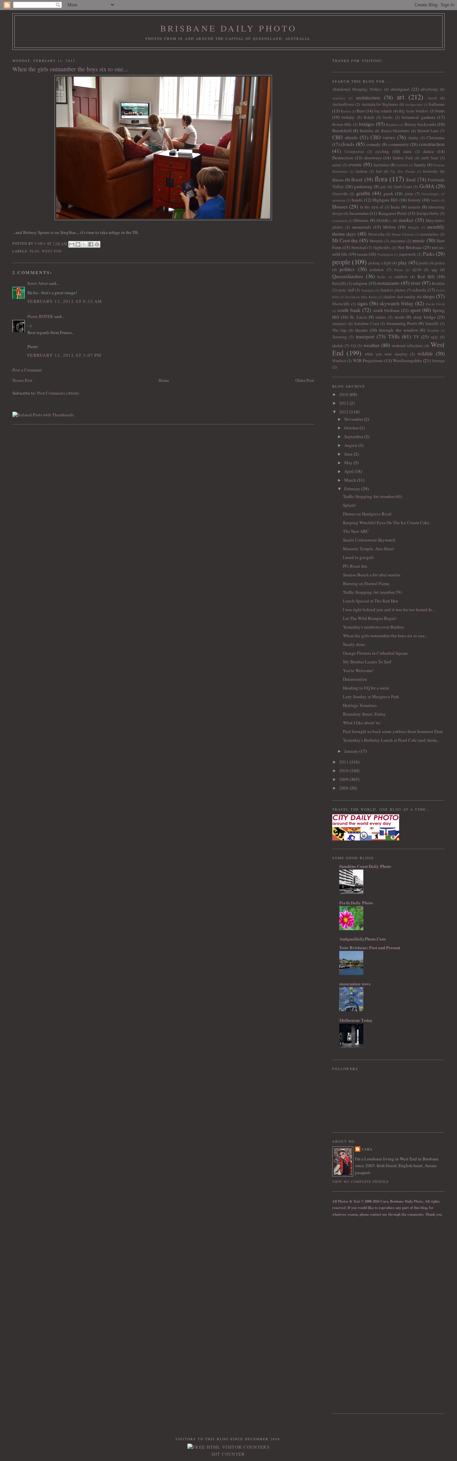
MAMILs (383, 220)
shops (429, 296)
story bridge (424, 317)
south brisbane (386, 310)
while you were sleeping (386, 353)
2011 (344, 762)
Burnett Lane (428, 130)
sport (415, 310)
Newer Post (22, 380)
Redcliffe (339, 283)
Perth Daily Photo (356, 902)
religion (360, 283)
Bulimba (366, 130)
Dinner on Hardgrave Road (367, 514)
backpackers (414, 104)
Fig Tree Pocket (402, 171)
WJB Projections (368, 360)
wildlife (425, 353)
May (349, 463)
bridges (366, 123)
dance (428, 151)
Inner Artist (37, 283)
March (350, 480)
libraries (361, 220)
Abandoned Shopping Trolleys (357, 89)
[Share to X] (84, 244)
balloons (437, 104)
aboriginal (400, 89)
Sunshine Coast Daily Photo (365, 866)
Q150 (417, 269)
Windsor (339, 360)
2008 (344, 788)
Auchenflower (343, 104)
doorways (373, 158)
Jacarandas (359, 213)
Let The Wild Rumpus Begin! (369, 618)
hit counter (228, 1454)
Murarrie (376, 240)
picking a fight (379, 262)
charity (413, 137)
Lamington (339, 220)
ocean (362, 254)
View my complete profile (360, 1181)
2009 (344, 779)
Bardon (346, 111)
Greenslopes (430, 193)
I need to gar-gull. (359, 557)
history (414, 200)
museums (397, 240)
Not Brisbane (410, 247)
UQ (353, 345)
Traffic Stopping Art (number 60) (372, 496)
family (420, 165)
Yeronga (438, 360)
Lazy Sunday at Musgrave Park (371, 697)
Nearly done (354, 644)
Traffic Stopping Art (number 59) (372, 592)
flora (381, 178)
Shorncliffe (341, 303)
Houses (340, 206)
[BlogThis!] (78, 244)
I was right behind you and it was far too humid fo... (389, 609)
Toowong (339, 336)
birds (440, 111)
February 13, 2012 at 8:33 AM (64, 301)
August (351, 445)
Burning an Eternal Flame (366, 583)
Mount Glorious (403, 234)
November (354, 419)
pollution (377, 269)
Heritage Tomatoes (360, 705)
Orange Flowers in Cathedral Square (375, 653)
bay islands (383, 110)
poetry (424, 262)
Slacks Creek (435, 304)
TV (416, 337)
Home (164, 380)
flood (356, 179)
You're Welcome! (358, 670)
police (440, 262)
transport (365, 336)
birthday (348, 117)
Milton (389, 227)
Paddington (385, 254)
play (34, 251)
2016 (344, 394)
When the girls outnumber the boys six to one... (385, 636)
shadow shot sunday (399, 296)
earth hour (429, 157)
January (351, 751)
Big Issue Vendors (414, 110)
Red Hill (426, 276)
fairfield (402, 165)
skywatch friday (397, 303)
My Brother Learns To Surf (367, 662)
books (388, 117)
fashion (361, 171)
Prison (398, 269)
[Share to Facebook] (90, 244)
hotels (435, 200)
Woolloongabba (407, 360)
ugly (434, 336)
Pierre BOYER (40, 316)
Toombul (433, 330)
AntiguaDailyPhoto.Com (362, 939)
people (341, 261)
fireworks (430, 171)
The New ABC (356, 531)
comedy (373, 144)
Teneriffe (432, 323)
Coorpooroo (354, 151)
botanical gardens (418, 117)
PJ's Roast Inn (355, 566)
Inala (395, 207)
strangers (339, 323)
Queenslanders (347, 276)
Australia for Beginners (379, 104)
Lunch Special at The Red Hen (370, 601)
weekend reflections (407, 345)
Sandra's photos (393, 290)
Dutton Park (403, 157)
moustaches (429, 234)
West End (52, 251)
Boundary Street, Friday (364, 714)
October (352, 428)
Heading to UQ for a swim (366, 688)
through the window (398, 330)
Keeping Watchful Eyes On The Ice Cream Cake (386, 522)
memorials (361, 227)
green (408, 193)
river (415, 282)
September (354, 436)
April (349, 471)
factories (381, 165)
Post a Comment (27, 370)
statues (380, 317)
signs (362, 303)
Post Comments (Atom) (58, 393)
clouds (347, 144)
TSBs (394, 336)
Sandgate (367, 290)
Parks (429, 253)
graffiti (363, 193)
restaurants (388, 282)
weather (371, 345)
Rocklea (438, 283)
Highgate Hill (385, 200)
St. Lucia (358, 317)
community (398, 144)
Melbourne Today (356, 1020)
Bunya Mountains (395, 130)
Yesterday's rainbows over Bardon (373, 627)
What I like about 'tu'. (362, 723)
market (406, 220)
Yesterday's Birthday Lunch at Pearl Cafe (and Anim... (391, 740)
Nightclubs (381, 247)
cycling (382, 151)
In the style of (371, 207)
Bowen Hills (342, 124)
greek (388, 193)
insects (414, 207)
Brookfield (342, 131)
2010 (344, 770)
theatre (361, 330)
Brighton (392, 124)
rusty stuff (346, 290)
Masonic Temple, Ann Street (368, 549)
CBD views (382, 137)
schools (419, 290)
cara (367, 1149)
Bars (361, 111)
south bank (349, 310)
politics (347, 269)
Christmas (436, 138)
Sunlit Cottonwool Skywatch (369, 540)
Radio (381, 276)
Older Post (304, 380)
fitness (338, 180)
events (355, 164)
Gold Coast (403, 186)
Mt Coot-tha (345, 240)
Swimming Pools (401, 323)
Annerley (338, 98)
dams (407, 151)
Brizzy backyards (420, 124)
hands (357, 200)
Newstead (358, 247)
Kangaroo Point (392, 213)
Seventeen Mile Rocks (361, 297)
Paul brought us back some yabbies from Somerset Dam (393, 731)
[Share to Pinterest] (97, 244)
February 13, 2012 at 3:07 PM (64, 355)
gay (383, 186)
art (400, 96)
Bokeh (369, 117)
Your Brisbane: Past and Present (369, 947)
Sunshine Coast (366, 323)
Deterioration (355, 679)
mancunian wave (355, 983)
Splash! (349, 505)
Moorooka (376, 234)
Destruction (342, 158)
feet (379, 171)
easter (336, 164)
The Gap (339, 330)
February (352, 489)
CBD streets (345, 137)
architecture (368, 97)
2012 (344, 412)
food (411, 179)
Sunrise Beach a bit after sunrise (371, 575)
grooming (338, 200)
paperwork (407, 254)
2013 (344, 403)
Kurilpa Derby (428, 213)
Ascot (432, 97)
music (419, 240)
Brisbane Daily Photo (228, 28)
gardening (363, 186)
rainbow (401, 276)
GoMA (427, 186)
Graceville (340, 193)
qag (434, 269)
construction (432, 144)
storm (399, 317)
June (349, 454)
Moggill (413, 227)
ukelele (337, 345)
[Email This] (71, 244)
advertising (429, 89)
